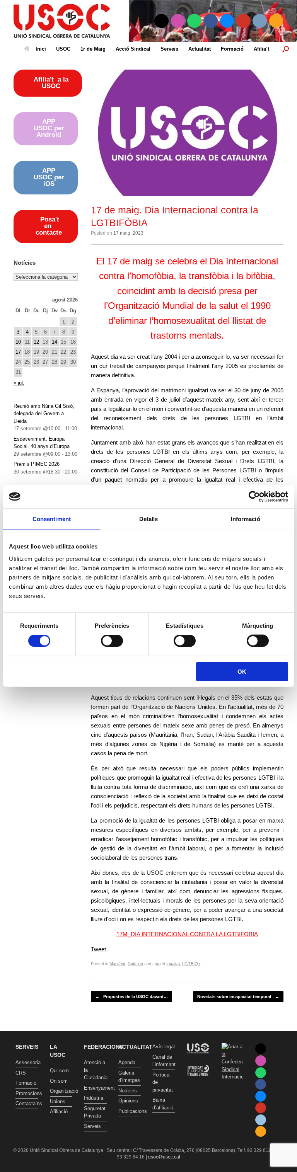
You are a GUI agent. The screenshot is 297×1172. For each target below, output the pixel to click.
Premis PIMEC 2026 (37, 464)
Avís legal (163, 1046)
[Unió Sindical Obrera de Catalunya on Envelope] (260, 21)
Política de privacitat (162, 1082)
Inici (41, 49)
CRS (20, 1073)
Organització (61, 1091)
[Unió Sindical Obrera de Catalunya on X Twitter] (161, 21)
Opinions (128, 1101)
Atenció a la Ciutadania (95, 1070)
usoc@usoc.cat (164, 1157)
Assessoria (26, 1062)
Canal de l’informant (163, 1061)
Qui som (59, 1070)
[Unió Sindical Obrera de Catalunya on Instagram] (178, 21)
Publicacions (129, 1111)
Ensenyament (95, 1088)
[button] (285, 49)
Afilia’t (261, 49)
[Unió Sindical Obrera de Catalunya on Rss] (276, 21)
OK (241, 671)
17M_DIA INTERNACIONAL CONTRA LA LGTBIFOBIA (187, 934)
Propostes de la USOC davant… (131, 996)
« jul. (19, 383)
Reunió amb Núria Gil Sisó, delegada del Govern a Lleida (44, 413)
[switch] (112, 641)
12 (36, 342)
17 (18, 352)
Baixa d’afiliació (162, 1104)
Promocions (26, 1093)
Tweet (98, 949)
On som (59, 1081)
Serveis (169, 49)
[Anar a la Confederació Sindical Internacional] (232, 1062)
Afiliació (59, 1111)
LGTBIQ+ (191, 963)
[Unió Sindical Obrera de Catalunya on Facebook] (210, 21)
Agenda (126, 1062)
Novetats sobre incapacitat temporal (238, 996)
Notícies (135, 963)
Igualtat (173, 963)
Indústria (93, 1098)
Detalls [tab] (148, 519)
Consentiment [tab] (51, 519)
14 (54, 342)
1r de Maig (93, 49)
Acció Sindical (133, 49)
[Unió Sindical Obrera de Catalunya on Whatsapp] (194, 21)
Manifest (117, 963)
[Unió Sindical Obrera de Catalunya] (62, 21)
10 (18, 342)
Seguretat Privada (95, 1112)
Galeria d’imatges (129, 1076)
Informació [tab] (245, 519)
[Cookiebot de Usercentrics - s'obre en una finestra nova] (254, 497)
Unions (57, 1101)
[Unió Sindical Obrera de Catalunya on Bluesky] (227, 21)
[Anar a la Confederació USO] (198, 1061)
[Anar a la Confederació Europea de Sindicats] (198, 1082)
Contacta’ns (26, 1103)
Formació (232, 49)
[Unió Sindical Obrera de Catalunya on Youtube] (243, 21)
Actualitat (199, 49)
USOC (63, 49)
